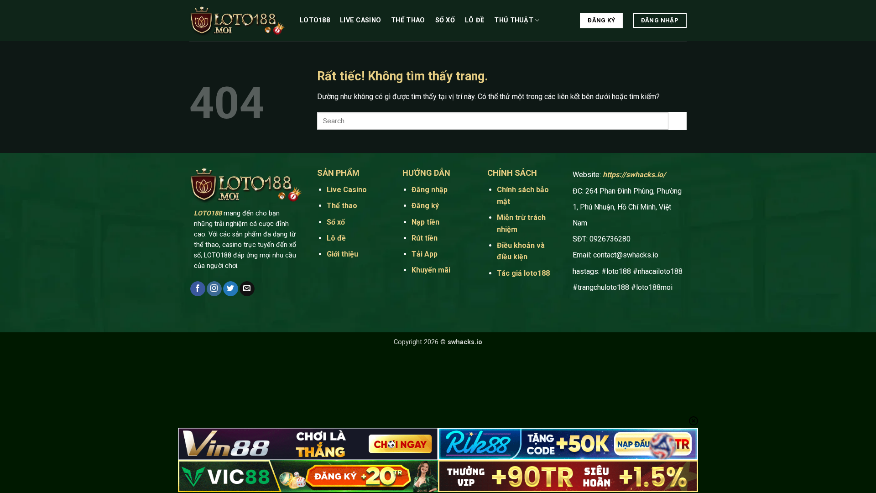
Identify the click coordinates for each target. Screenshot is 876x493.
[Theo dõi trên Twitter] (230, 289)
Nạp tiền (425, 222)
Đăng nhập (430, 189)
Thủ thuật (513, 20)
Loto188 (315, 20)
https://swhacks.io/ (634, 174)
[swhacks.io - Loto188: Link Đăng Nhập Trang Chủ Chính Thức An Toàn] (237, 20)
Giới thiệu (342, 254)
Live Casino (360, 20)
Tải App (425, 254)
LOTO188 (208, 213)
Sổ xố (445, 20)
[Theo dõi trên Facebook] (197, 289)
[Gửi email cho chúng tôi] (247, 289)
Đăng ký (425, 205)
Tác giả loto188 (523, 273)
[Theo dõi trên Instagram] (214, 289)
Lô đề (474, 20)
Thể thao (408, 20)
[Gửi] (677, 121)
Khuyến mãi (431, 270)
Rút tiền (425, 238)
